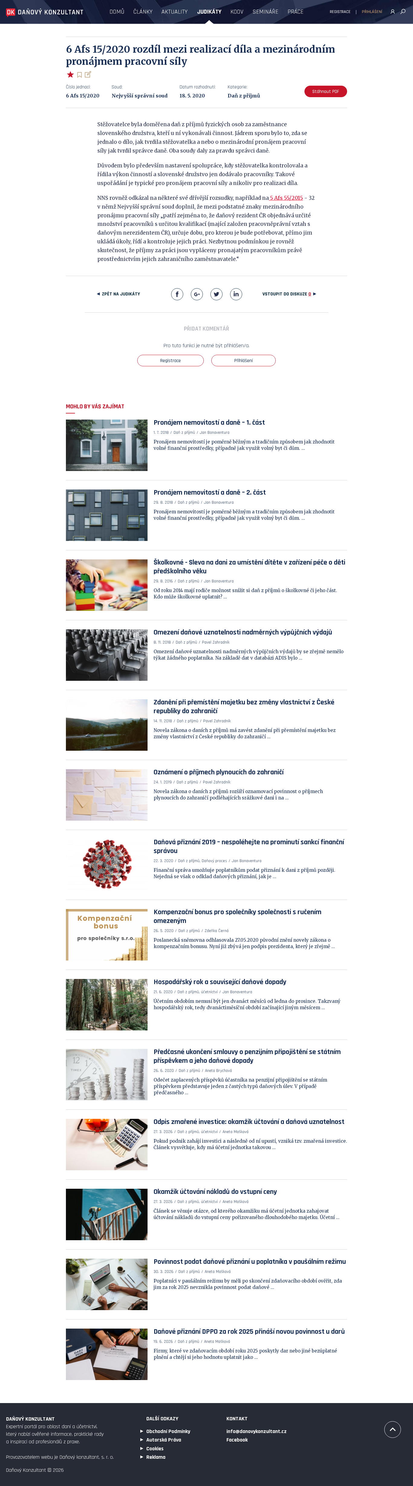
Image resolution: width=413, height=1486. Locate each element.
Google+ (197, 294)
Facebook (177, 294)
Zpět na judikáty (121, 294)
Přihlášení (372, 12)
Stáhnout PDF (325, 91)
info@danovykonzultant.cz (256, 1431)
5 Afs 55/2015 (286, 198)
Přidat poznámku (87, 74)
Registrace (340, 12)
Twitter (216, 294)
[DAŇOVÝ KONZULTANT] (44, 13)
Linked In (236, 294)
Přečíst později (79, 75)
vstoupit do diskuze (286, 294)
